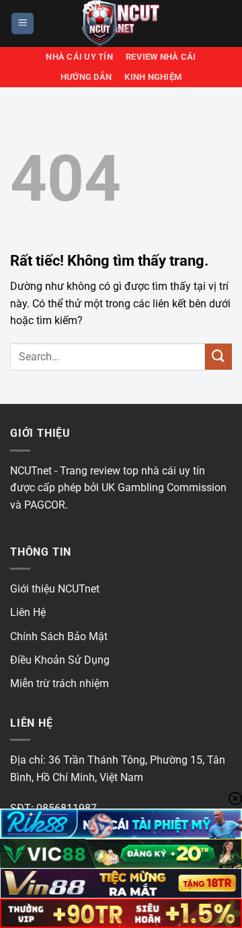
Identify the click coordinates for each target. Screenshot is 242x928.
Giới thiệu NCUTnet (54, 588)
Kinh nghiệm (153, 77)
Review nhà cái (161, 57)
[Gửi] (218, 357)
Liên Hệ (28, 612)
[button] (22, 24)
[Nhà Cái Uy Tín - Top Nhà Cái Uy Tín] (121, 23)
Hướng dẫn (86, 77)
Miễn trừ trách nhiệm (59, 683)
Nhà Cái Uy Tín (79, 57)
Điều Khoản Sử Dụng (60, 660)
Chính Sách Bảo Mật (59, 636)
